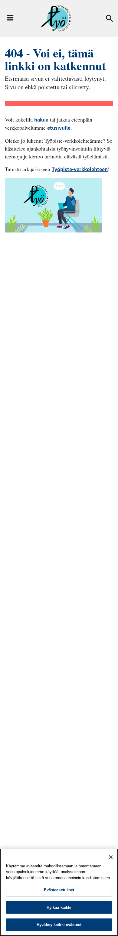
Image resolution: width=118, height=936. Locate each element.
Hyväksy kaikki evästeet (59, 924)
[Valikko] (10, 18)
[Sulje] (110, 857)
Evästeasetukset (59, 890)
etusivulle (58, 127)
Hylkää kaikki (59, 907)
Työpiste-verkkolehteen (80, 169)
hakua (41, 119)
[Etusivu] (56, 18)
